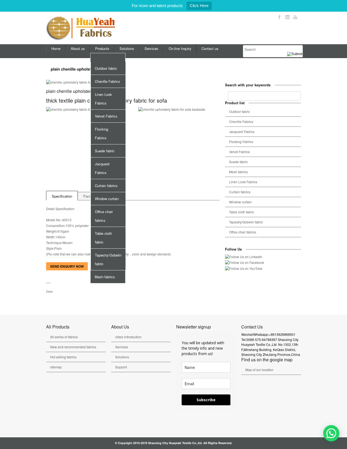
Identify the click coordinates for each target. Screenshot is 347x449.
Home (55, 48)
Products (102, 48)
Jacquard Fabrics (102, 168)
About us (78, 48)
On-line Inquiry (180, 48)
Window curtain (107, 198)
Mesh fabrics (105, 276)
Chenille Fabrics (107, 81)
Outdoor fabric (106, 68)
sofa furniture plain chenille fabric (56, 303)
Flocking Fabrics (101, 133)
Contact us (210, 48)
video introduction (128, 336)
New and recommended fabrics (73, 346)
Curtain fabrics (106, 185)
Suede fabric (105, 150)
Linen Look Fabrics (103, 99)
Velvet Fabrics (106, 116)
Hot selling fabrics (63, 357)
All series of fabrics (64, 336)
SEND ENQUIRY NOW (67, 266)
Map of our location (259, 369)
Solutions (127, 48)
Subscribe (206, 399)
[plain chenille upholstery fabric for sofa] (133, 82)
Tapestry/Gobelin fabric (108, 259)
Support (121, 367)
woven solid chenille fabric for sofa (49, 303)
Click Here (199, 5)
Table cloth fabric (103, 238)
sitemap (56, 367)
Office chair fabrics (104, 216)
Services (151, 48)
